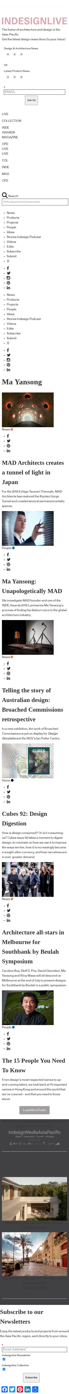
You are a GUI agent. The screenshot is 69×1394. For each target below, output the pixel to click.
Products (13, 217)
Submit (11, 256)
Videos (11, 241)
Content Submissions (30, 1121)
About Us (8, 1121)
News (11, 212)
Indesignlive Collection (15, 1365)
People (11, 227)
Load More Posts (34, 1110)
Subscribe (14, 251)
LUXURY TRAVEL (35, 1287)
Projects (12, 222)
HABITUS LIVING (34, 1227)
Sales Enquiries (56, 1121)
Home (6, 780)
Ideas (10, 232)
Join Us (31, 100)
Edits (10, 246)
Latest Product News (17, 71)
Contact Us (24, 1126)
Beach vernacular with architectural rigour (34, 1222)
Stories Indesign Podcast (24, 237)
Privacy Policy (42, 1126)
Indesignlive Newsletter (16, 1355)
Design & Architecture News (21, 48)
